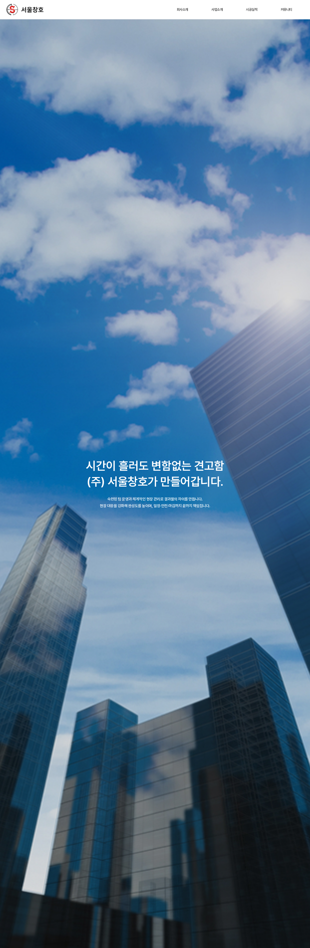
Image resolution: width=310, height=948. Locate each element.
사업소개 (217, 9)
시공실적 (251, 9)
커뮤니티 (286, 9)
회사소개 (182, 9)
